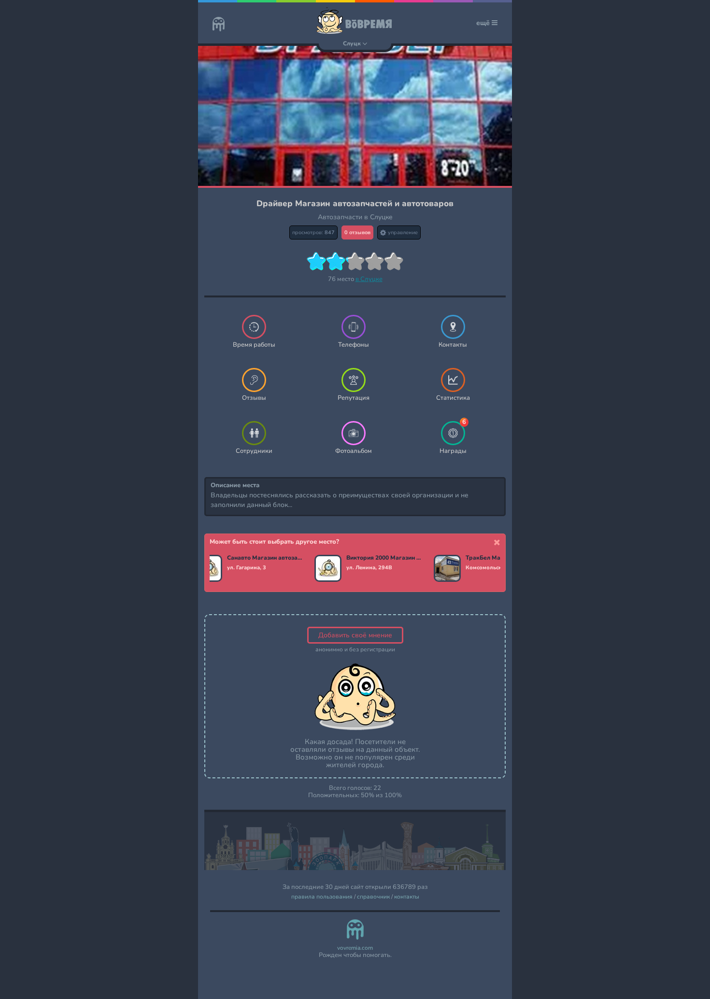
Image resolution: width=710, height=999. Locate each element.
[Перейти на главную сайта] (219, 25)
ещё (484, 23)
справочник (373, 897)
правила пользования (322, 897)
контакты (406, 897)
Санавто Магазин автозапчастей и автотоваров (265, 558)
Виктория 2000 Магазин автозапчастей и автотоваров (384, 558)
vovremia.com (355, 948)
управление (402, 232)
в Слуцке (369, 279)
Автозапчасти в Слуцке (355, 217)
